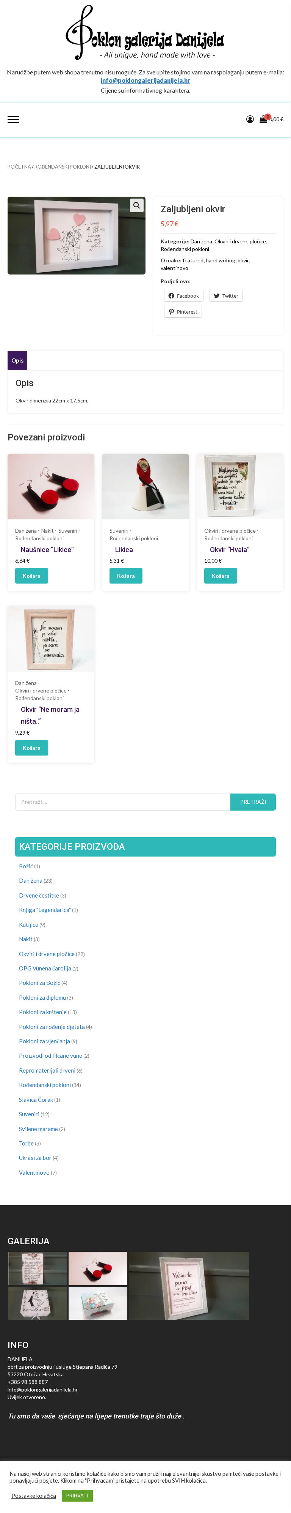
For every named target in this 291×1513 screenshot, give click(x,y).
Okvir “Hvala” (230, 550)
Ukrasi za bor (35, 1157)
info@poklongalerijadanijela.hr (145, 80)
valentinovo (174, 268)
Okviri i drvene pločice (240, 241)
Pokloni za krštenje (43, 1011)
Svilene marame (38, 1128)
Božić (26, 866)
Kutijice (28, 924)
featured (193, 260)
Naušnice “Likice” (47, 550)
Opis (17, 360)
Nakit (47, 530)
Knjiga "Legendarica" (45, 909)
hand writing (220, 260)
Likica (124, 550)
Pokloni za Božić (39, 982)
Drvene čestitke (39, 895)
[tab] (17, 360)
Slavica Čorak (36, 1099)
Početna (19, 167)
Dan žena (201, 241)
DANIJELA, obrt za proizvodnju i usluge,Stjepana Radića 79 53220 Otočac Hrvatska (62, 1366)
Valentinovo (34, 1172)
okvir (243, 260)
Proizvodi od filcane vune (50, 1055)
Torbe (26, 1143)
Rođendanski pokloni (62, 167)
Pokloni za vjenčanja (44, 1041)
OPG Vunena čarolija (45, 968)
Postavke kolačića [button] (33, 1495)
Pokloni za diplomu (42, 997)
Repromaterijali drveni (47, 1070)
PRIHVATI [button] (77, 1495)
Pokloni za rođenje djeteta (52, 1026)
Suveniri (67, 530)
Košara (32, 576)
